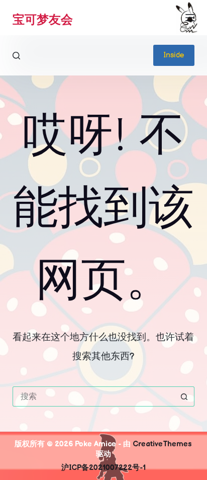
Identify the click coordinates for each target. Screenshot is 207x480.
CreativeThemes (162, 444)
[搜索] (16, 55)
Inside (173, 55)
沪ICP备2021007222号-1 (103, 467)
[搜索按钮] (184, 396)
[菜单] (189, 17)
